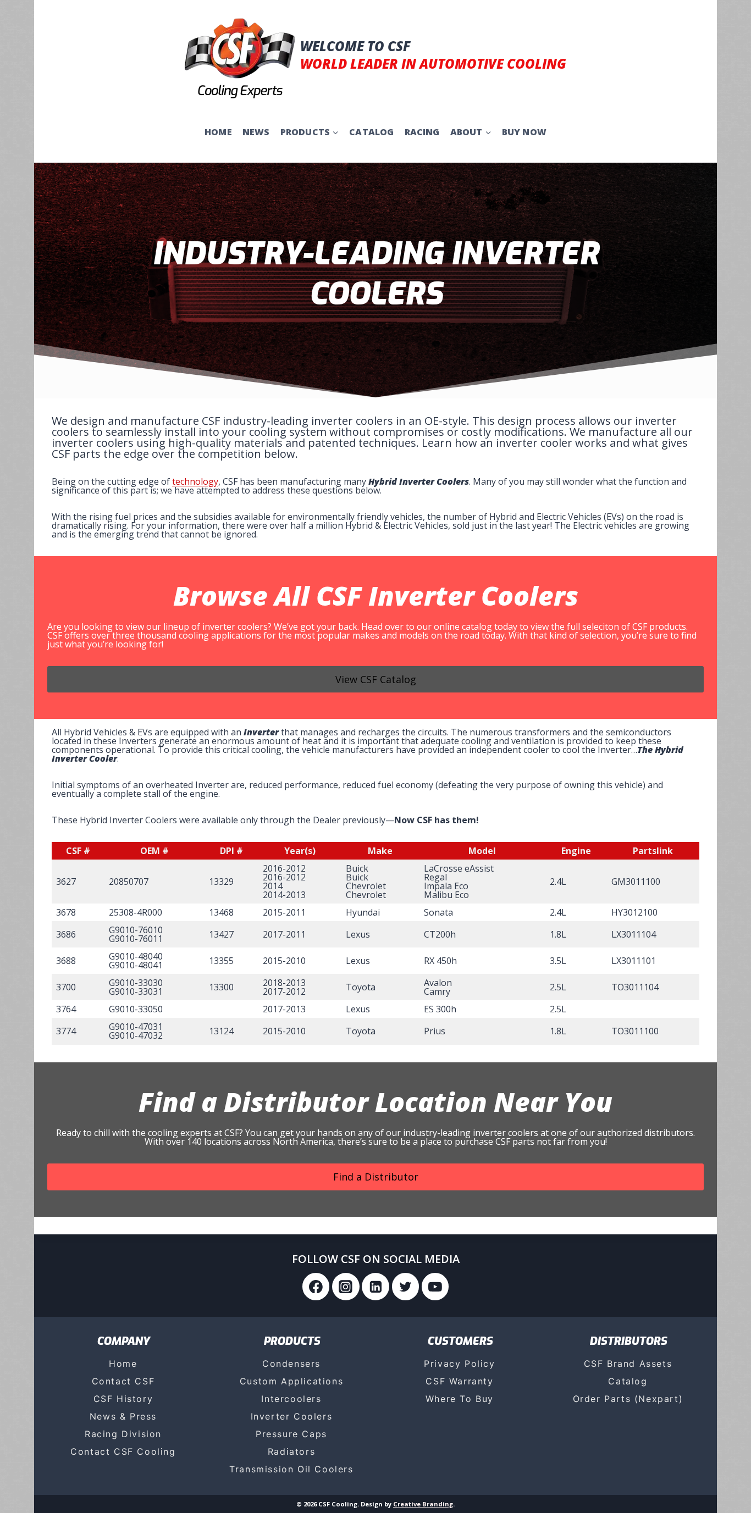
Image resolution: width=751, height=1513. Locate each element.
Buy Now (524, 132)
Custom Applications (291, 1381)
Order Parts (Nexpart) (628, 1398)
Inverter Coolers (292, 1416)
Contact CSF (123, 1381)
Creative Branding (423, 1504)
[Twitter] (405, 1286)
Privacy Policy (459, 1363)
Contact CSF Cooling (122, 1451)
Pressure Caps (291, 1433)
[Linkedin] (375, 1286)
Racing (422, 132)
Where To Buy (460, 1398)
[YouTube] (435, 1286)
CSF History (123, 1398)
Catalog (371, 132)
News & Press (123, 1416)
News (256, 132)
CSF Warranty (459, 1381)
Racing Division (123, 1433)
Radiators (291, 1451)
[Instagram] (346, 1286)
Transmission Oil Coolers (291, 1469)
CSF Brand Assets (628, 1363)
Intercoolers (291, 1398)
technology (195, 481)
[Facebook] (316, 1286)
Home (218, 132)
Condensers (291, 1363)
